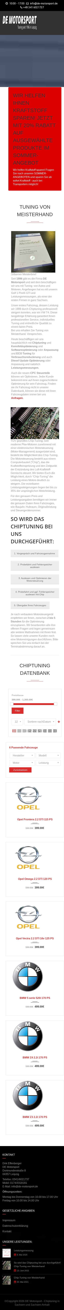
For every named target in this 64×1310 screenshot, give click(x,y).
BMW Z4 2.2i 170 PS (35, 1057)
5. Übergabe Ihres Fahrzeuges (30, 605)
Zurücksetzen (20, 770)
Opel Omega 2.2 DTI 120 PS (35, 879)
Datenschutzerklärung (15, 1225)
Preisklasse (17, 695)
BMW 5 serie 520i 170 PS (35, 998)
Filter (17, 710)
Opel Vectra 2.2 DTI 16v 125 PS (35, 938)
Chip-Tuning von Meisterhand (29, 1277)
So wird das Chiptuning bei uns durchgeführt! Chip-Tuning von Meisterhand (37, 1264)
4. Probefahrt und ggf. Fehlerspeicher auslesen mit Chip (34, 593)
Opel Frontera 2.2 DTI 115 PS (35, 819)
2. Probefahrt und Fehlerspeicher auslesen (35, 565)
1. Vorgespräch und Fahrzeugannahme (34, 553)
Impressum (8, 1220)
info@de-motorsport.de (44, 3)
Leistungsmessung (23, 1250)
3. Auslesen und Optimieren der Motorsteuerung (35, 579)
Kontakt (6, 1231)
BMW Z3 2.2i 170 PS (35, 1117)
